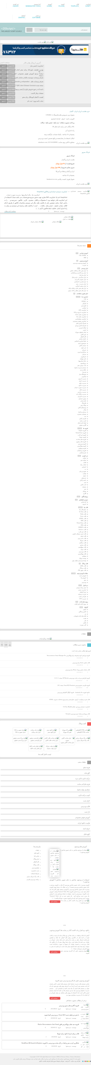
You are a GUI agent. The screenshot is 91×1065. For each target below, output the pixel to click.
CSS (85, 299)
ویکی (84, 409)
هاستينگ (84, 403)
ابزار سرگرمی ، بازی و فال (79, 277)
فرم (85, 482)
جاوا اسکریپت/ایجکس (80, 341)
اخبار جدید (86, 801)
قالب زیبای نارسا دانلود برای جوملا (68, 1034)
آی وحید (67, 1061)
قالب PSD (83, 525)
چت (85, 416)
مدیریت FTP (82, 598)
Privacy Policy (65, 1056)
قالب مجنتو (83, 545)
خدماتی (84, 354)
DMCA (58, 1056)
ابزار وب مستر (82, 590)
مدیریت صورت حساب (13, 195)
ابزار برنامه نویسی (81, 587)
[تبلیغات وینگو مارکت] (45, 638)
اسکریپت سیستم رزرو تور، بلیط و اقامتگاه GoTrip (76, 706)
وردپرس (84, 582)
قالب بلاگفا (83, 566)
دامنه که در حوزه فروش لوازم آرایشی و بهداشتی (27, 89)
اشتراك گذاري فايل (81, 323)
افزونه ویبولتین (82, 448)
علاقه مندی (83, 370)
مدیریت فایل (82, 389)
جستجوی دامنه (82, 343)
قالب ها (86, 507)
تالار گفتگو (83, 336)
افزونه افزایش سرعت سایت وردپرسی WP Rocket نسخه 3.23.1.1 (72, 678)
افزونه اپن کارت (82, 435)
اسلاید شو (83, 460)
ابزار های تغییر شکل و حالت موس (77, 290)
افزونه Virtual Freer (81, 432)
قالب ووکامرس (82, 554)
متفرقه (84, 487)
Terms (72, 1056)
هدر (85, 620)
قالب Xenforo (82, 529)
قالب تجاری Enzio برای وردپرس (81, 662)
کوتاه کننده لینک (82, 423)
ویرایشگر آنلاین (82, 407)
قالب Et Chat (82, 511)
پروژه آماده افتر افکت (80, 604)
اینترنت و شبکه (82, 594)
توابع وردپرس (35, 867)
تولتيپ (84, 473)
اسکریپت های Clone (80, 314)
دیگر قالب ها (82, 509)
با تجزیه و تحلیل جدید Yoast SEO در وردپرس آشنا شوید (61, 1015)
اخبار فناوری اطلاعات (82, 293)
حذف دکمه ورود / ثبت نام (35, 101)
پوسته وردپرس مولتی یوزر (79, 560)
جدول (84, 475)
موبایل (84, 491)
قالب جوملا (83, 540)
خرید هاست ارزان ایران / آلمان (80, 111)
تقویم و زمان (82, 471)
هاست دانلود (42, 1061)
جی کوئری (85, 456)
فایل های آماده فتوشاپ (80, 616)
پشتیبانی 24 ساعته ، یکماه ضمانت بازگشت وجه (59, 134)
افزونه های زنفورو (81, 441)
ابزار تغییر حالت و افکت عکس (78, 270)
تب (85, 469)
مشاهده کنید (54, 901)
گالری (84, 493)
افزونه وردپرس (82, 444)
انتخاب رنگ (83, 464)
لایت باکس (83, 484)
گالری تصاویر (82, 425)
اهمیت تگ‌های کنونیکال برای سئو (32, 97)
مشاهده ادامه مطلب (10, 211)
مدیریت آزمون (82, 378)
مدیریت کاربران (82, 396)
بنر (85, 614)
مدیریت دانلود (82, 385)
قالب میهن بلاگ (82, 570)
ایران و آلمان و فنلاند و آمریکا (65, 171)
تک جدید (87, 812)
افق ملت (87, 773)
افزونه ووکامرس (81, 446)
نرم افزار (85, 585)
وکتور (84, 622)
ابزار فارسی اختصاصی (80, 281)
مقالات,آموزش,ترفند (82, 573)
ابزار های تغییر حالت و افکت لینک (77, 288)
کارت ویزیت (83, 625)
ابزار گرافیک (83, 592)
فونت (84, 618)
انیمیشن (84, 467)
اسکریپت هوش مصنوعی (79, 321)
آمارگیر (84, 303)
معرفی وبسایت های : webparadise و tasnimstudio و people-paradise (21, 81)
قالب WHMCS (82, 527)
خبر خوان (83, 347)
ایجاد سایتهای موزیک (80, 332)
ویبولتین (84, 556)
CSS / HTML (82, 255)
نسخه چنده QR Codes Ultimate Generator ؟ (29, 85)
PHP (85, 257)
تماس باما (36, 856)
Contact (54, 1056)
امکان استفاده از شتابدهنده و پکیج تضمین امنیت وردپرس (56, 138)
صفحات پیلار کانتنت (37, 93)
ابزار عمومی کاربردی (80, 279)
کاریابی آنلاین (82, 418)
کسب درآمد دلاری (84, 795)
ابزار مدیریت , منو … (80, 284)
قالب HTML (82, 518)
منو (85, 489)
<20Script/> (8, 28)
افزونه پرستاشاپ (81, 450)
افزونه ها (85, 428)
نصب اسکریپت (35, 870)
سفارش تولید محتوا (83, 790)
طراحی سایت (82, 596)
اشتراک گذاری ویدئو (80, 325)
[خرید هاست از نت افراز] (68, 219)
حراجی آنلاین (82, 345)
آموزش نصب (82, 575)
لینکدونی (84, 376)
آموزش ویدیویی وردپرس (79, 263)
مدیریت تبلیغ (82, 383)
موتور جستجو (82, 398)
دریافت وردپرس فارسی (33, 879)
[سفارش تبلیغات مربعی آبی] (56, 221)
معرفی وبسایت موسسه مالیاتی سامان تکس (29, 77)
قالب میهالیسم (82, 547)
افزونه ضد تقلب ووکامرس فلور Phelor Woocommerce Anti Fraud (58, 1024)
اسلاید (84, 458)
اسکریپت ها (36, 195)
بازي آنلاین (83, 334)
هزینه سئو (86, 767)
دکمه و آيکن (83, 480)
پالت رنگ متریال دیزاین (33, 876)
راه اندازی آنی (69, 130)
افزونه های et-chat (81, 439)
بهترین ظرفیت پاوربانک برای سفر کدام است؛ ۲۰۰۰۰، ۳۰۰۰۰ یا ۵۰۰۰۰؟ (21, 71)
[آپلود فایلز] (50, 42)
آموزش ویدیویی (84, 261)
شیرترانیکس (83, 452)
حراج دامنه (86, 829)
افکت (84, 462)
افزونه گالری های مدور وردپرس (69, 1006)
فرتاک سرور (86, 152)
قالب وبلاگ (85, 563)
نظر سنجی (83, 400)
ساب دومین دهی (81, 365)
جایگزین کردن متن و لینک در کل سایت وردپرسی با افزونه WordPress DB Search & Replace (50, 1043)
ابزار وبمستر (84, 268)
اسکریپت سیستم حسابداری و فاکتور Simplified (52, 192)
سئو (85, 580)
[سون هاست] (42, 42)
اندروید (84, 504)
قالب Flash (83, 514)
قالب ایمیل (83, 536)
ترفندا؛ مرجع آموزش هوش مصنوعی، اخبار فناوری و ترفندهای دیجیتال (21, 74)
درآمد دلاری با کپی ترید (82, 778)
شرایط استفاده (35, 873)
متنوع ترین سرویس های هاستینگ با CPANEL (60, 115)
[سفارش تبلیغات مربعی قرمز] (37, 221)
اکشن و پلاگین (82, 611)
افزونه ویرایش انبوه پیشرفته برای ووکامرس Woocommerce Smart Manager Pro (68, 655)
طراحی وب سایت (75, 1061)
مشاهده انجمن (5, 62)
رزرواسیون (83, 363)
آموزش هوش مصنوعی (82, 817)
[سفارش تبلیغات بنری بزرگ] (68, 217)
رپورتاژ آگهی (84, 496)
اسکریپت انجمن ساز (36, 66)
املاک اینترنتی (82, 328)
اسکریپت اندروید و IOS (80, 312)
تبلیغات (37, 850)
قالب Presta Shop (81, 523)
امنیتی (84, 330)
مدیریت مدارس (82, 392)
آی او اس (83, 502)
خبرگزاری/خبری (82, 352)
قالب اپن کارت (82, 531)
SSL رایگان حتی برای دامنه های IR (63, 127)
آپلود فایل (87, 834)
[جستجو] (29, 30)
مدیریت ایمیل (82, 381)
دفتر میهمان (83, 358)
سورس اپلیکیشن (83, 499)
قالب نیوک (83, 549)
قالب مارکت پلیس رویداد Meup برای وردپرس (77, 669)
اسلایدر (84, 308)
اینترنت (84, 265)
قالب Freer (83, 516)
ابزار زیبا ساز (82, 275)
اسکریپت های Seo (81, 316)
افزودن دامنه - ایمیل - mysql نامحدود (62, 119)
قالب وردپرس (82, 551)
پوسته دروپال (82, 558)
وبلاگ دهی (83, 405)
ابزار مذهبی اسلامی (80, 286)
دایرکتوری (83, 356)
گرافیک (86, 607)
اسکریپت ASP (82, 310)
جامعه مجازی (82, 339)
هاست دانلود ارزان (84, 823)
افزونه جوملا (82, 437)
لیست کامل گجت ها (44, 754)
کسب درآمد (83, 421)
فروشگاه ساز (82, 374)
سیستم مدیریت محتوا (80, 367)
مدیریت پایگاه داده (81, 394)
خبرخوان (83, 478)
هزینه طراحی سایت (83, 784)
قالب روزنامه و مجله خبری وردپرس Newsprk (78, 714)
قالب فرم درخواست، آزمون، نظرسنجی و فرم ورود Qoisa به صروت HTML (69, 699)
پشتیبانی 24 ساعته (68, 175)
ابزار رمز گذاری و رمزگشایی (78, 273)
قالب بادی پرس (82, 538)
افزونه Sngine (82, 430)
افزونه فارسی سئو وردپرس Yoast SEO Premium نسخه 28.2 (73, 685)
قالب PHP (83, 520)
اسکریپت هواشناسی (80, 319)
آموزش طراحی (84, 253)
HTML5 (84, 301)
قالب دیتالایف (82, 542)
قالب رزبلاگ (83, 568)
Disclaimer (77, 1056)
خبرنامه (84, 350)
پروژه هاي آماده (83, 602)
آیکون (84, 609)
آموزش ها (83, 577)
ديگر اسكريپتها (26, 195)
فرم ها (84, 372)
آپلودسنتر (83, 305)
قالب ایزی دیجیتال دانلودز (79, 534)
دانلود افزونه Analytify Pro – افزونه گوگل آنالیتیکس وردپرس (73, 692)
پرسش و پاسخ (82, 412)
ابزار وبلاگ (36, 859)
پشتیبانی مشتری (81, 414)
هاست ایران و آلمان (67, 160)
